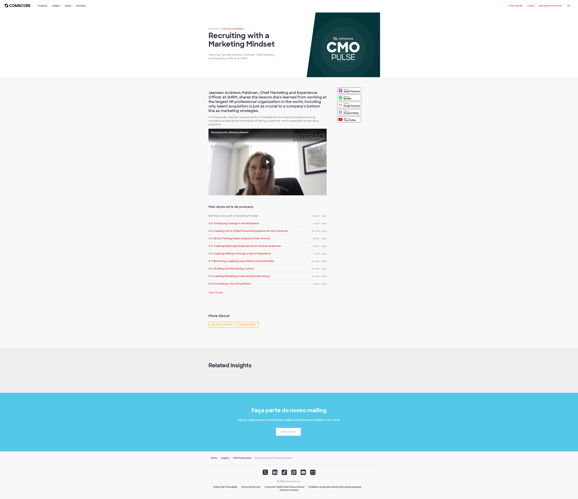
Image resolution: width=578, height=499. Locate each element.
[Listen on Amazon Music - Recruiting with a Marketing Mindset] (351, 112)
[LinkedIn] (275, 473)
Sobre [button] (68, 5)
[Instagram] (294, 473)
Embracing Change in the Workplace (236, 223)
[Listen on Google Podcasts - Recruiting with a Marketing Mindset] (351, 104)
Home (214, 458)
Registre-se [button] (288, 432)
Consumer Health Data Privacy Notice (284, 487)
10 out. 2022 (319, 216)
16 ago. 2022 (319, 276)
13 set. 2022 (320, 246)
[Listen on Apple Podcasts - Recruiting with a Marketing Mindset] (351, 90)
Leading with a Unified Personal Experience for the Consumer (251, 231)
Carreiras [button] (81, 5)
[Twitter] (265, 473)
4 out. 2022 (320, 223)
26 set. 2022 (319, 231)
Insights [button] (56, 5)
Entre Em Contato (289, 490)
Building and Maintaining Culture (233, 268)
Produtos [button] (42, 5)
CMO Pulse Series (242, 458)
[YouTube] (303, 473)
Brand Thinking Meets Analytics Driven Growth (242, 238)
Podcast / (225, 29)
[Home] (17, 7)
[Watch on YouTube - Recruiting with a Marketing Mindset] (351, 119)
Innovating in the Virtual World (232, 283)
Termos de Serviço (251, 487)
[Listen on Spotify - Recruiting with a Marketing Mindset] (351, 97)
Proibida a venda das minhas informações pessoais (334, 487)
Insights (225, 458)
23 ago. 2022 (319, 269)
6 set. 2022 (320, 254)
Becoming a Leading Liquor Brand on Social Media (243, 261)
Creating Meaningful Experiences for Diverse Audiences (247, 246)
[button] (516, 7)
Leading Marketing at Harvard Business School (242, 276)
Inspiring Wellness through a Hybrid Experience (242, 253)
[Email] (312, 473)
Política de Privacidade (225, 487)
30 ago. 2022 (319, 261)
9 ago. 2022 (320, 284)
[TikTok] (284, 473)
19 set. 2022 (320, 239)
